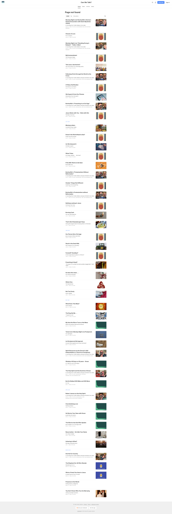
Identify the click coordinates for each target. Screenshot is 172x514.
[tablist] (72, 16)
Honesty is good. (69, 146)
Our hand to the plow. (71, 274)
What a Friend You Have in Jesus (76, 472)
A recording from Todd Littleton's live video (76, 25)
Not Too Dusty (70, 291)
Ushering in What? (71, 441)
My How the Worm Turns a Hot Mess (77, 322)
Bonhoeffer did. (69, 164)
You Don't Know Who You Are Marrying (78, 491)
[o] (101, 22)
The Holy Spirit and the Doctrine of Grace (78, 371)
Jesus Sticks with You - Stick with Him (77, 113)
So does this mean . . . (72, 272)
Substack (79, 511)
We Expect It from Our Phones (75, 94)
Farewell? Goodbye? (72, 253)
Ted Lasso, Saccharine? (73, 64)
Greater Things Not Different (74, 183)
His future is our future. (71, 86)
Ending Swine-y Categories (72, 483)
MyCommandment (71, 55)
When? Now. (69, 153)
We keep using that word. (71, 443)
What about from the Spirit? (72, 96)
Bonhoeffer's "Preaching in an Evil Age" (78, 103)
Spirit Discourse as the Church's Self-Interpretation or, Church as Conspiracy (78, 351)
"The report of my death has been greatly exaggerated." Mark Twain (80, 264)
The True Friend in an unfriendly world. (75, 66)
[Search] (152, 2)
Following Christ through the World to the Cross (78, 75)
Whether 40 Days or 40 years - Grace (77, 361)
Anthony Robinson (78, 398)
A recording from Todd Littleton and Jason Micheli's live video (80, 77)
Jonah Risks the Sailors (71, 415)
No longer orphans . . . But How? (73, 155)
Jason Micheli (79, 79)
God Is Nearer (69, 305)
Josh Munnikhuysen (80, 26)
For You (67, 383)
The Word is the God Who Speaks (76, 422)
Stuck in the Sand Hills (72, 243)
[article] (86, 25)
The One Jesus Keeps (70, 57)
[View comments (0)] (76, 39)
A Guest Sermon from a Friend (73, 474)
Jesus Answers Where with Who (73, 236)
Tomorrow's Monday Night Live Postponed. (79, 332)
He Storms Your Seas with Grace (75, 413)
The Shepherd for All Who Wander (76, 463)
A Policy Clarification (72, 85)
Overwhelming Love (72, 404)
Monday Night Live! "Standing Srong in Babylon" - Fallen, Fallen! (77, 44)
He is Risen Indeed (70, 434)
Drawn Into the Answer (71, 136)
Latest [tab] (67, 16)
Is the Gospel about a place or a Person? (75, 254)
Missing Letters (70, 125)
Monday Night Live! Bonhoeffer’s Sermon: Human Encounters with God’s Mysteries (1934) (78, 21)
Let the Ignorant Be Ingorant (74, 341)
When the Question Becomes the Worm (75, 324)
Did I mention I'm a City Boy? (72, 245)
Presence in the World (72, 482)
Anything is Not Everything (72, 184)
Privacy (85, 504)
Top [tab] (71, 16)
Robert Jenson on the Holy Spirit (76, 393)
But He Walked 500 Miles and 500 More (78, 381)
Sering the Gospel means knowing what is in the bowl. (78, 223)
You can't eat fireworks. (71, 214)
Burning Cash (70, 212)
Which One (69, 282)
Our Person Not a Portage (73, 234)
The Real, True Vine (70, 114)
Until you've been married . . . (72, 492)
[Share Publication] (155, 2)
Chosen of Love (70, 34)
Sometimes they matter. (71, 127)
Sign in (168, 2)
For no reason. (69, 35)
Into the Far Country (72, 453)
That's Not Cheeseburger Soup (75, 222)
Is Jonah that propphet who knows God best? (76, 343)
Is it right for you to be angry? (72, 363)
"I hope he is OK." (70, 315)
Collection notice (95, 504)
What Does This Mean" (73, 304)
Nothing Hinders (69, 405)
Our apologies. (69, 333)
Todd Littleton (72, 26)
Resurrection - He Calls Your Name (76, 432)
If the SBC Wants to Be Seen (74, 163)
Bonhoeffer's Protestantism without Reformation (77, 193)
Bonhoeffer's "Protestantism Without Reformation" (77, 173)
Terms (89, 504)
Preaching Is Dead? (71, 262)
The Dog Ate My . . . (71, 313)
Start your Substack (82, 507)
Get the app (92, 507)
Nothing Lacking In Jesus (73, 203)
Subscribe (160, 2)
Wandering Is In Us (70, 465)
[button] (79, 6)
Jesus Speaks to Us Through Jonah (73, 424)
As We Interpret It (71, 144)
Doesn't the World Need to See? (75, 134)
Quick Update (69, 293)
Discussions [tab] (75, 16)
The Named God (69, 284)
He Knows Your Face (70, 205)
